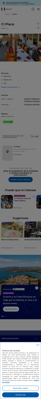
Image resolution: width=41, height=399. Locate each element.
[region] (20, 370)
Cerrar (38, 344)
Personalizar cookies (20, 388)
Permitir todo (20, 395)
